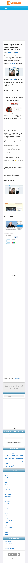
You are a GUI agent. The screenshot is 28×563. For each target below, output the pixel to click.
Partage (6, 513)
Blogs (6, 482)
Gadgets (6, 493)
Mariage (6, 506)
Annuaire (6, 477)
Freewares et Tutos (8, 541)
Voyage (6, 532)
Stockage (6, 525)
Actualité (6, 474)
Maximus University (9, 546)
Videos (6, 530)
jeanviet (16, 52)
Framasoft (7, 545)
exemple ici (12, 63)
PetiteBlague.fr (13, 79)
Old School (7, 510)
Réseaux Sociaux (8, 520)
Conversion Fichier (8, 487)
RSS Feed (19, 554)
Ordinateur (7, 511)
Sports (6, 524)
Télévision (7, 529)
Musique (6, 508)
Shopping (6, 522)
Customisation (7, 489)
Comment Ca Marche (9, 543)
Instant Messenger (8, 498)
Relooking (7, 518)
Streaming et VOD (8, 527)
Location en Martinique (9, 548)
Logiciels (6, 505)
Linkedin (15, 554)
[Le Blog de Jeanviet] (14, 3)
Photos (6, 515)
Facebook (9, 554)
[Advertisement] (14, 25)
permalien (10, 380)
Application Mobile (8, 479)
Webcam (6, 534)
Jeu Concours (7, 501)
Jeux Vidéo (7, 503)
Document (7, 491)
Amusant (17, 378)
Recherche (7, 517)
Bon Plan (6, 484)
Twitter (12, 554)
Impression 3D (8, 496)
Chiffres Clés (7, 486)
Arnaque (6, 480)
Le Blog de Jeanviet (13, 558)
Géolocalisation (8, 494)
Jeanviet (6, 499)
